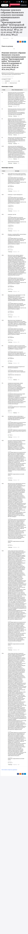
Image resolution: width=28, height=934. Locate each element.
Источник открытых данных (9, 769)
